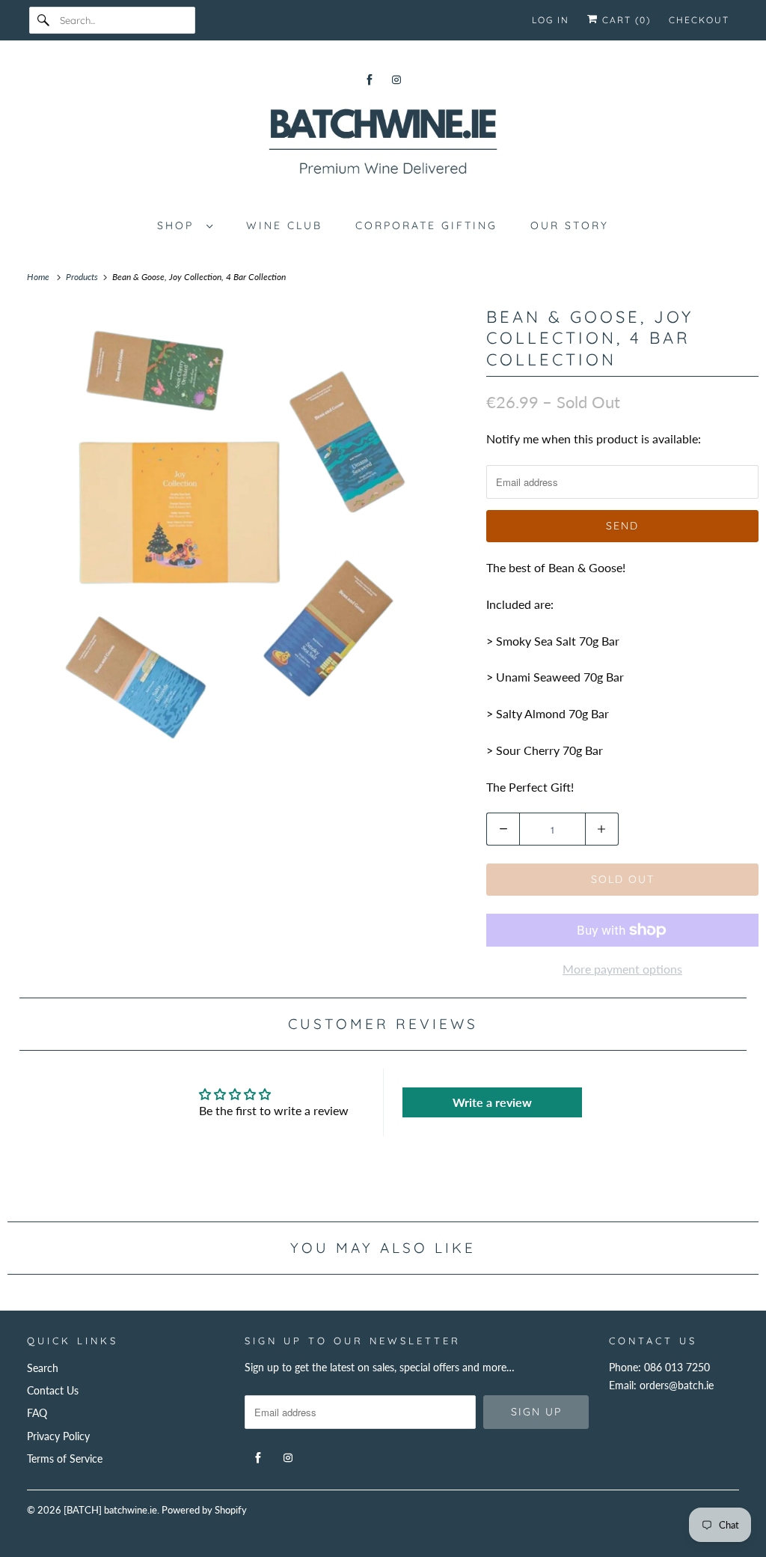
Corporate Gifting (426, 225)
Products (83, 276)
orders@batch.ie (677, 1385)
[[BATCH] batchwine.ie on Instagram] (396, 80)
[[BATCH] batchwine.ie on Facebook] (369, 80)
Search (42, 1368)
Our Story (569, 225)
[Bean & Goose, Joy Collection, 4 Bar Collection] (239, 534)
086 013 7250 (677, 1367)
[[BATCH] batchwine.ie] (383, 144)
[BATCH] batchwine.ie (110, 1510)
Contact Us (53, 1390)
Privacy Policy (58, 1436)
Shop (178, 225)
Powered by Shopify (204, 1510)
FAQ (37, 1412)
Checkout (699, 19)
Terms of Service (64, 1458)
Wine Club (284, 225)
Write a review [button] (492, 1102)
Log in (550, 19)
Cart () (624, 19)
